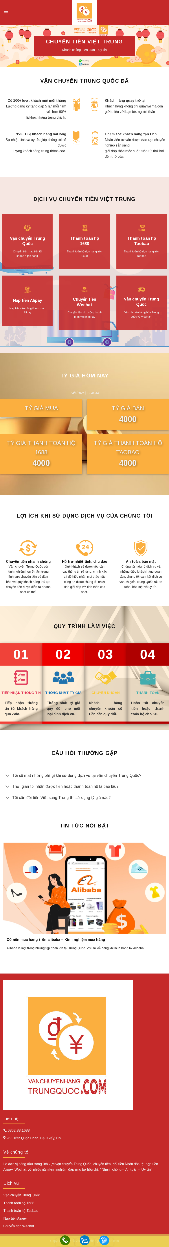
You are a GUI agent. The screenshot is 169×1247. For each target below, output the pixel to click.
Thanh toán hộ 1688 (84, 241)
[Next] (160, 896)
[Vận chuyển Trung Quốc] (84, 12)
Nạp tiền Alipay (27, 300)
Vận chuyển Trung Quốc (27, 241)
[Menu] (6, 12)
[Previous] (9, 896)
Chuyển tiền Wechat (84, 302)
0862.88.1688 (19, 1130)
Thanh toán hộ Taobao (141, 241)
